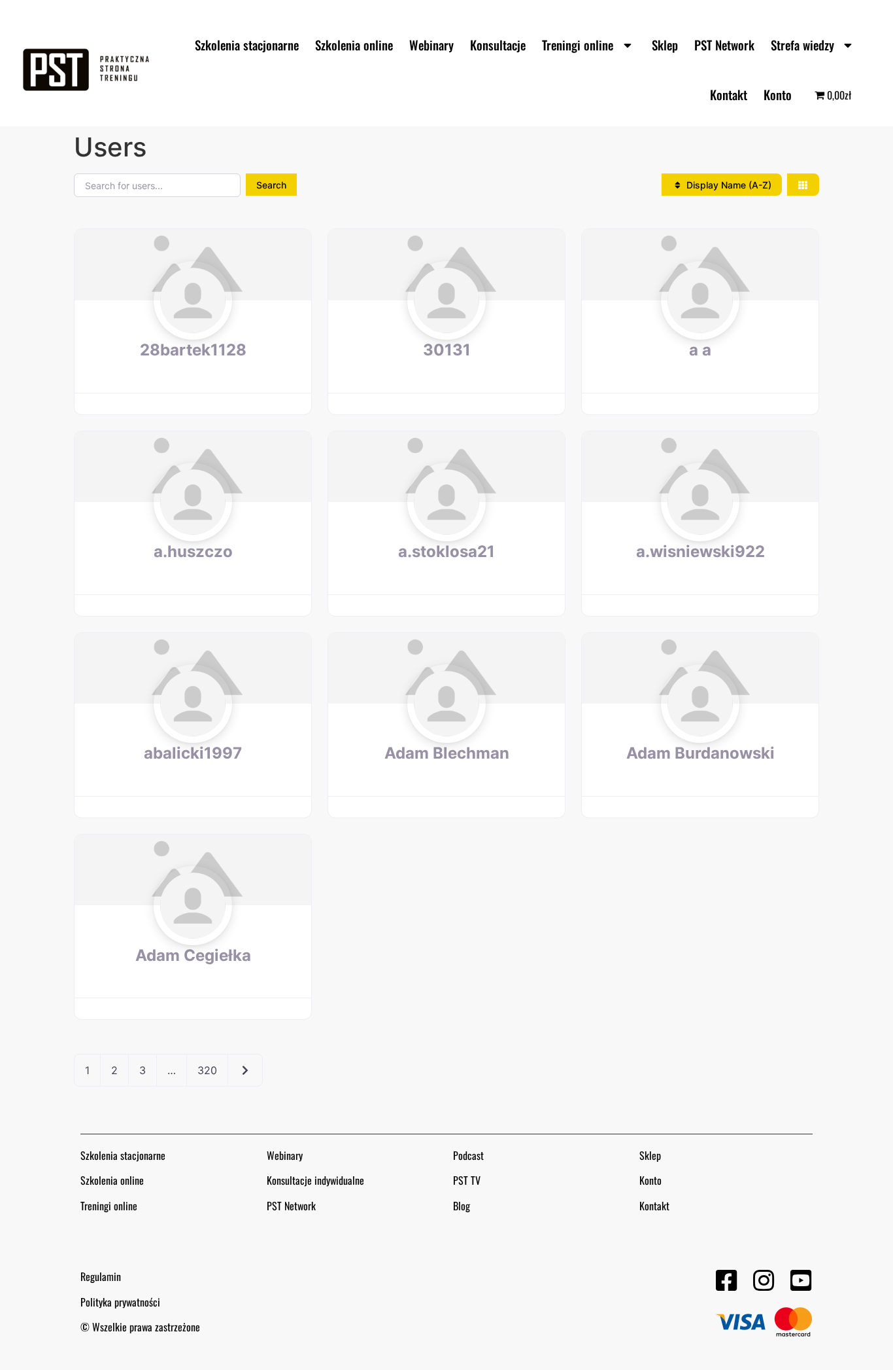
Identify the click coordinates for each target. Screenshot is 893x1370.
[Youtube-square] (800, 1281)
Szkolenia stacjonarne (247, 44)
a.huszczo (193, 551)
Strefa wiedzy (802, 44)
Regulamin (100, 1276)
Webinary (431, 44)
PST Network (724, 44)
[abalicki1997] (193, 729)
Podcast (468, 1155)
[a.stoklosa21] (446, 527)
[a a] (700, 325)
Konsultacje (498, 44)
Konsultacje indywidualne (315, 1180)
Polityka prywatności (120, 1302)
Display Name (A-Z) (727, 184)
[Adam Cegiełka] (193, 930)
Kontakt (728, 94)
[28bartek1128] (193, 325)
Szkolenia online (354, 44)
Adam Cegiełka (193, 955)
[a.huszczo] (193, 527)
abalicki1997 (193, 753)
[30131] (446, 325)
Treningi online (577, 44)
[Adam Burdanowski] (700, 729)
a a (700, 349)
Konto (778, 94)
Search (271, 184)
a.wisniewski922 (700, 551)
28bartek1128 (193, 349)
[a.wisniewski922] (700, 527)
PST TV (466, 1180)
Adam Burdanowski (700, 753)
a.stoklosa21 (446, 551)
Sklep (665, 44)
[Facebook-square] (726, 1281)
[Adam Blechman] (446, 729)
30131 (447, 349)
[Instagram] (763, 1281)
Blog (461, 1206)
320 (207, 1070)
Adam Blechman (446, 753)
